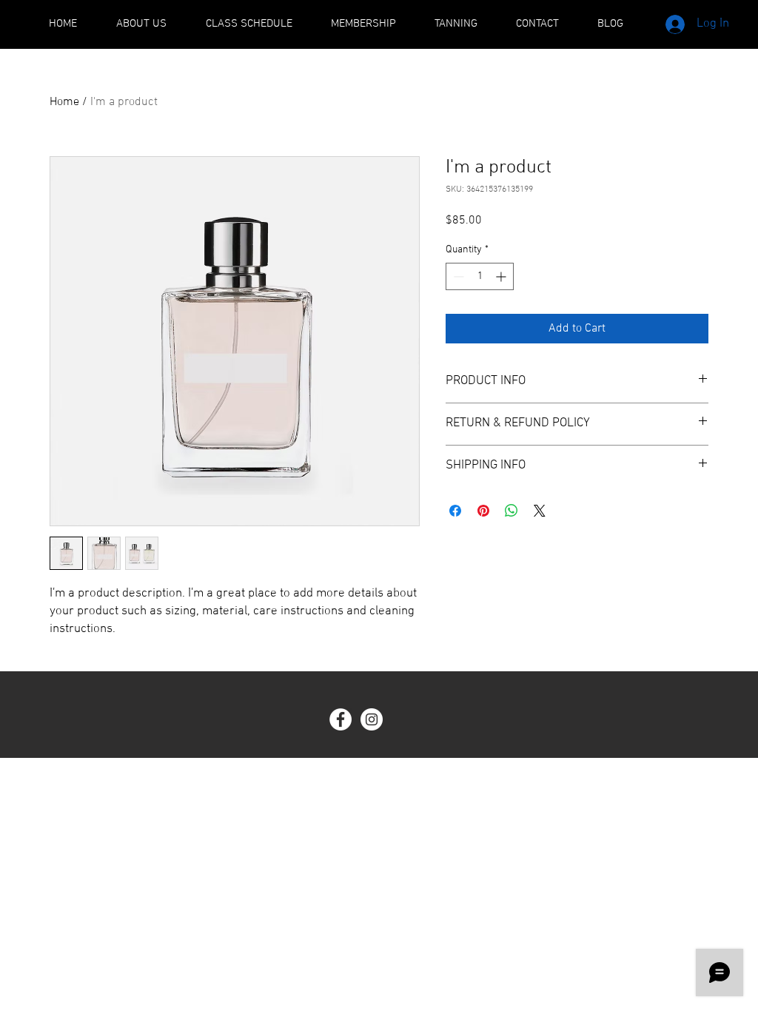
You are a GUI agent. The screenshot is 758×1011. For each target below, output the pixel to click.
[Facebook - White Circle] (340, 719)
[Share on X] (540, 511)
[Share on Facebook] (455, 511)
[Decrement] (457, 276)
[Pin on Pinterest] (483, 511)
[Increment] (502, 276)
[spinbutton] (479, 276)
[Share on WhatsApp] (511, 511)
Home (64, 102)
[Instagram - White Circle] (371, 719)
